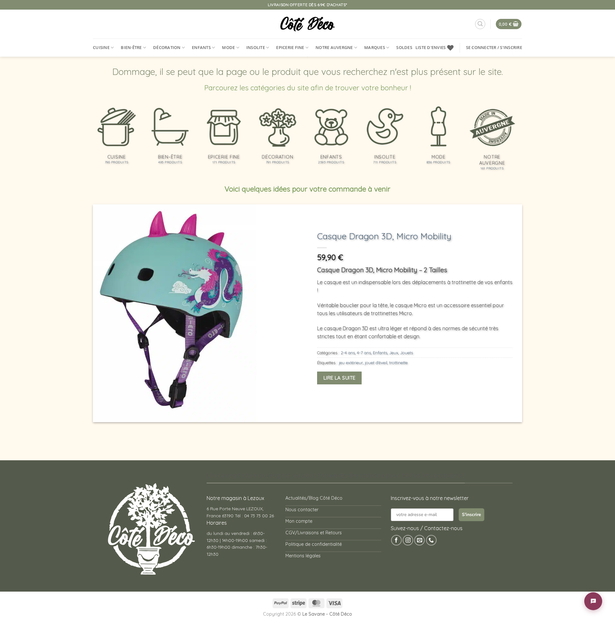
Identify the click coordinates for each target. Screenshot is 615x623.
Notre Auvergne (334, 47)
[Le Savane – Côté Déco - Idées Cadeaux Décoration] (307, 24)
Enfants (201, 47)
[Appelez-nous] (431, 540)
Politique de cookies (499, 608)
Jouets (406, 352)
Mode (228, 47)
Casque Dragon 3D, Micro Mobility (384, 236)
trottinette (398, 362)
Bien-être (131, 47)
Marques (374, 47)
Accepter (474, 593)
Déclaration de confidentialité (544, 608)
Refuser (527, 593)
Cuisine (101, 47)
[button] (602, 539)
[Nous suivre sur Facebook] (396, 540)
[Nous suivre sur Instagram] (408, 540)
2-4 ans (348, 352)
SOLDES (404, 47)
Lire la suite (340, 377)
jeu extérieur (351, 362)
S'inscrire (471, 515)
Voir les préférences (582, 593)
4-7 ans (364, 352)
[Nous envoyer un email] (419, 540)
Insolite (255, 47)
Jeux (393, 352)
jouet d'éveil (376, 362)
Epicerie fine (290, 47)
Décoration (167, 47)
